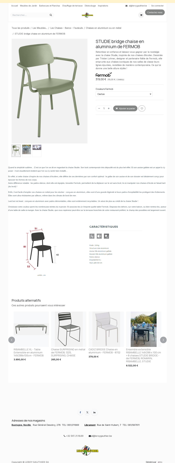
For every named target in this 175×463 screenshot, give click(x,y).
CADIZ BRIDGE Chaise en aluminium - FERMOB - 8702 (104, 351)
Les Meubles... (40, 28)
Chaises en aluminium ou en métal (103, 28)
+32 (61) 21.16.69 (74, 436)
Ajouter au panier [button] (127, 108)
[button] (15, 91)
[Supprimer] (98, 108)
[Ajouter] (109, 108)
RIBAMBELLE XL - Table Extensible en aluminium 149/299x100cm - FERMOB (29, 352)
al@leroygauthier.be (101, 436)
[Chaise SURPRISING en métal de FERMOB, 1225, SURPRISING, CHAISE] (68, 329)
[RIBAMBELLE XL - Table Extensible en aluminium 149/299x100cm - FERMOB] (31, 329)
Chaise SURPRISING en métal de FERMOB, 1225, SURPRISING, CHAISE (68, 352)
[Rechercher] (50, 15)
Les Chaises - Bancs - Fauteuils (66, 28)
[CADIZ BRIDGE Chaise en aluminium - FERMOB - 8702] (106, 329)
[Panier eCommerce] (141, 15)
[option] (87, 339)
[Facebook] (80, 412)
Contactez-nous (154, 12)
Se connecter (157, 6)
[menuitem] (14, 5)
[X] (87, 412)
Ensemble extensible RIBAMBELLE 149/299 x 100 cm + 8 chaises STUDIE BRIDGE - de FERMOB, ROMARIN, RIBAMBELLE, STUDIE (143, 355)
